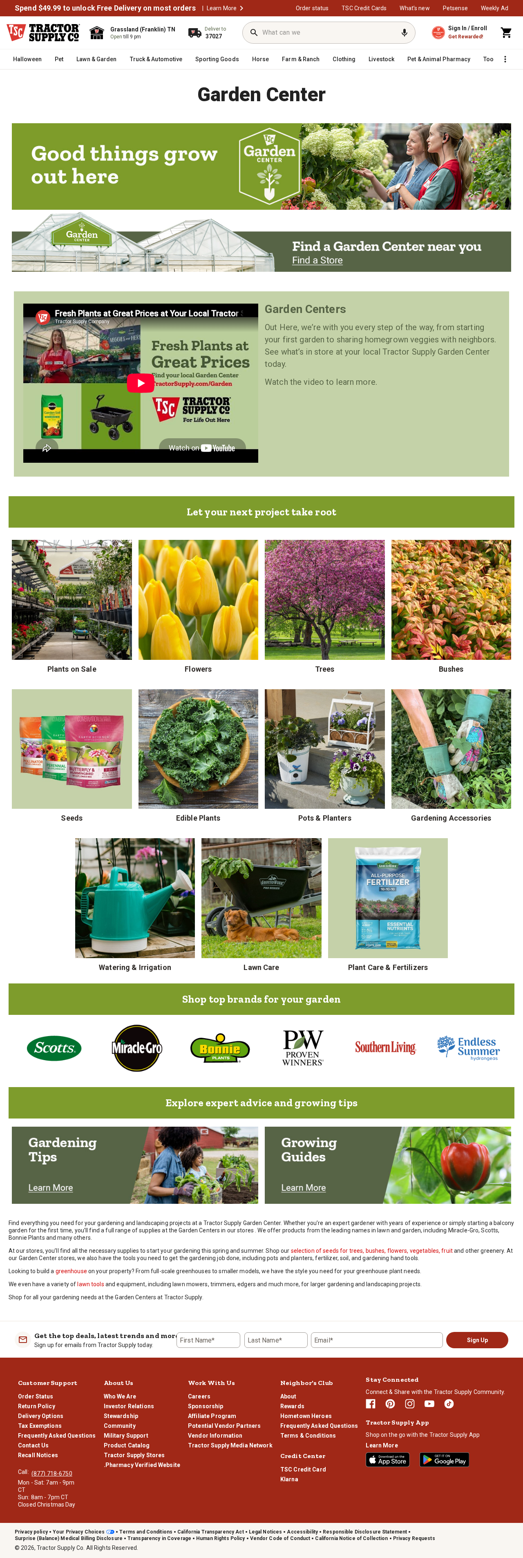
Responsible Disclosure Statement (365, 1531)
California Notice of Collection (351, 1538)
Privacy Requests (414, 1538)
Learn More (222, 8)
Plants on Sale (71, 669)
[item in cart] (506, 32)
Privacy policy (31, 1531)
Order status (312, 8)
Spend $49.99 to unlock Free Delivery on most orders (105, 8)
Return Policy (36, 1406)
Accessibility (302, 1531)
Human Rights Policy (220, 1538)
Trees (325, 669)
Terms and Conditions (145, 1531)
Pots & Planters (324, 818)
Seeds (72, 818)
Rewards (292, 1406)
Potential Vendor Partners (224, 1426)
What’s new (414, 8)
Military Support (126, 1435)
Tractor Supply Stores (134, 1455)
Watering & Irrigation (135, 967)
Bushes (451, 669)
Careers (199, 1396)
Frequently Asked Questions (57, 1435)
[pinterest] (390, 1404)
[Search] (254, 32)
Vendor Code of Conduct (280, 1538)
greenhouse (71, 1271)
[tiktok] (449, 1404)
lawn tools (90, 1284)
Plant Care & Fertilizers (388, 967)
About (288, 1396)
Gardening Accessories (451, 818)
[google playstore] (444, 1459)
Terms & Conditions (308, 1435)
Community (120, 1426)
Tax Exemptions (40, 1426)
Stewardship (121, 1416)
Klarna (289, 1479)
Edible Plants (198, 818)
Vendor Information (215, 1435)
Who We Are (120, 1396)
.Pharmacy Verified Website (142, 1465)
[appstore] (388, 1459)
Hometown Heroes (306, 1416)
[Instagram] (410, 1404)
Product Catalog (127, 1445)
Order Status (36, 1396)
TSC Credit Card (303, 1469)
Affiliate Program (212, 1416)
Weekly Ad (494, 8)
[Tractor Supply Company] (43, 33)
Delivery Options (40, 1416)
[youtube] (429, 1404)
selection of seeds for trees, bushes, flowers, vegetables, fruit (372, 1250)
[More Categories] (505, 59)
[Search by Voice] (404, 33)
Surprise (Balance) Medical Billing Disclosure (69, 1538)
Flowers (198, 669)
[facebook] (370, 1404)
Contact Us (33, 1445)
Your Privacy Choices (79, 1531)
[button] (241, 8)
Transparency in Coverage (159, 1538)
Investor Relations (129, 1406)
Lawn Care (261, 967)
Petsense (455, 8)
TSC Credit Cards (364, 8)
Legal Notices (265, 1531)
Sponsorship (205, 1406)
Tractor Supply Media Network (230, 1445)
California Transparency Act (210, 1531)
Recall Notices (38, 1455)
